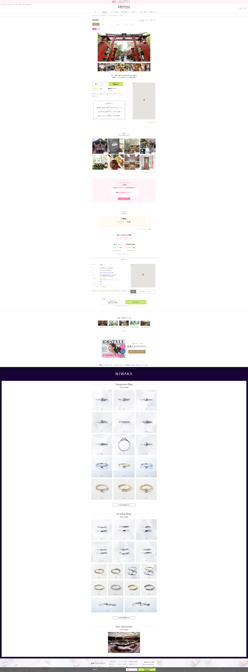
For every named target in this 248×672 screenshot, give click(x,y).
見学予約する (136, 302)
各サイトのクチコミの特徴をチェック (123, 238)
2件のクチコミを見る (117, 250)
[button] (144, 100)
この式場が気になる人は (115, 84)
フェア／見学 (125, 24)
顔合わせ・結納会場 (122, 664)
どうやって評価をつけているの (143, 229)
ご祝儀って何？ (124, 198)
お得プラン (132, 24)
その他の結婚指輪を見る (123, 617)
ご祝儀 (118, 24)
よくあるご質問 (120, 666)
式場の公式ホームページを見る (145, 291)
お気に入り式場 (243, 8)
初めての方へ (111, 666)
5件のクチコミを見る (130, 250)
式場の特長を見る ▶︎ (152, 122)
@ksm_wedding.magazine (149, 664)
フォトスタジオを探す (122, 661)
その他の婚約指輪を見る (123, 505)
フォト (110, 24)
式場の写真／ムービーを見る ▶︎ (150, 172)
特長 (103, 24)
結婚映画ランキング (133, 664)
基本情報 (95, 24)
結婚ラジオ (111, 664)
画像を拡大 (102, 67)
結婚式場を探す (112, 661)
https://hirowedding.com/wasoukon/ (107, 272)
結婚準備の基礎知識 (133, 661)
